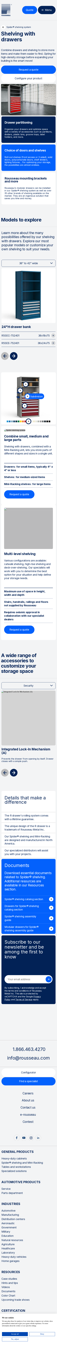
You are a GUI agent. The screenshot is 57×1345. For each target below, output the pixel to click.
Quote (29, 10)
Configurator (28, 1072)
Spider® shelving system (18, 27)
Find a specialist (28, 1081)
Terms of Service (23, 999)
